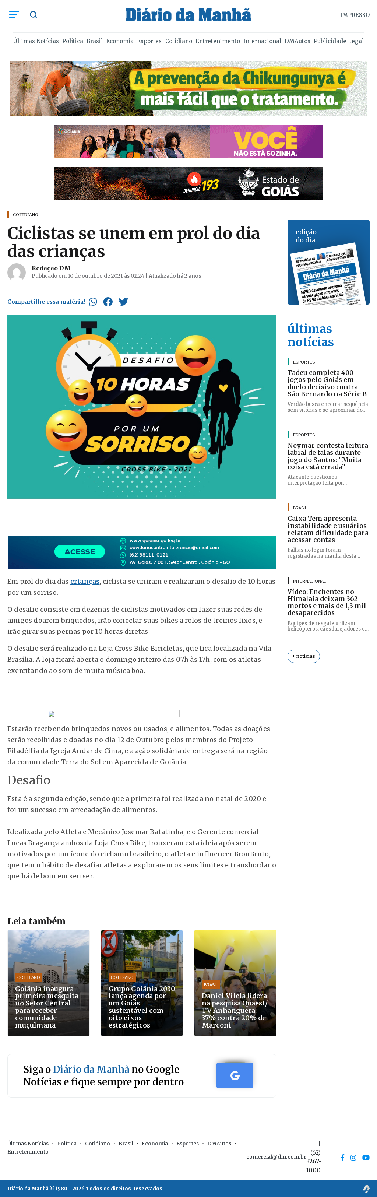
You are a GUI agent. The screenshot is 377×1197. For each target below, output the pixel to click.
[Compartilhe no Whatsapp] (93, 301)
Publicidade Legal (339, 41)
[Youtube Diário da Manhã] (366, 1157)
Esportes (149, 41)
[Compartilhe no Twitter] (123, 301)
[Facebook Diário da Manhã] (343, 1157)
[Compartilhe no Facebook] (108, 301)
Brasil (95, 41)
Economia (120, 41)
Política (72, 41)
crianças (85, 581)
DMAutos (297, 41)
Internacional (262, 41)
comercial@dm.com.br (276, 1157)
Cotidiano (178, 41)
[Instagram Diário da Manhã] (353, 1157)
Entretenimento (217, 41)
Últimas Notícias (36, 41)
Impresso (355, 14)
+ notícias (303, 656)
